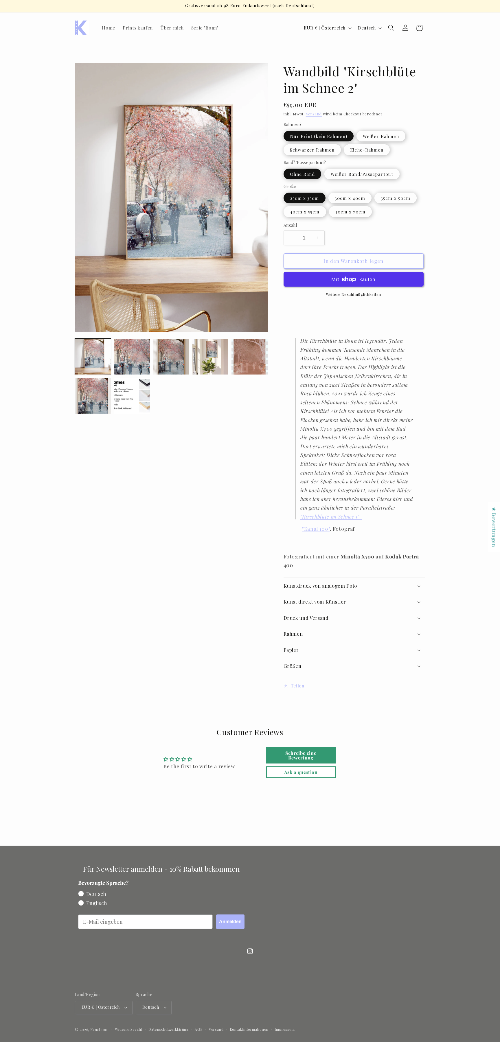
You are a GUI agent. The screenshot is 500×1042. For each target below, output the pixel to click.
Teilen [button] (297, 686)
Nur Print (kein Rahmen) (318, 136)
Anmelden (230, 921)
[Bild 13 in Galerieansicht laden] (132, 396)
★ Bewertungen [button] (494, 527)
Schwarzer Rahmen (312, 150)
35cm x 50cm (395, 198)
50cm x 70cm (350, 212)
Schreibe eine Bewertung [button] (301, 755)
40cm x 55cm (305, 212)
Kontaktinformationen (249, 1029)
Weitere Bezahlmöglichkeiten (353, 294)
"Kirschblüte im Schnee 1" (330, 516)
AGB (199, 1029)
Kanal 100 (99, 1029)
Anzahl (290, 225)
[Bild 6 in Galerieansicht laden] (249, 357)
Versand (314, 114)
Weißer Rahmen (381, 136)
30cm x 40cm (350, 198)
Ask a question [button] (301, 772)
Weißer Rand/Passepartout (362, 174)
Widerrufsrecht (128, 1029)
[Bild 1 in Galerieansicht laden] (93, 357)
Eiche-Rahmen (366, 150)
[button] (391, 28)
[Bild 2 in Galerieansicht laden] (132, 357)
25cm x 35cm (304, 198)
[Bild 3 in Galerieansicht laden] (171, 357)
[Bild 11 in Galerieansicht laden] (93, 396)
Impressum (285, 1029)
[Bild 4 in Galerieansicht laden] (210, 357)
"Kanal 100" (316, 528)
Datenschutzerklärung (168, 1029)
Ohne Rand (302, 174)
